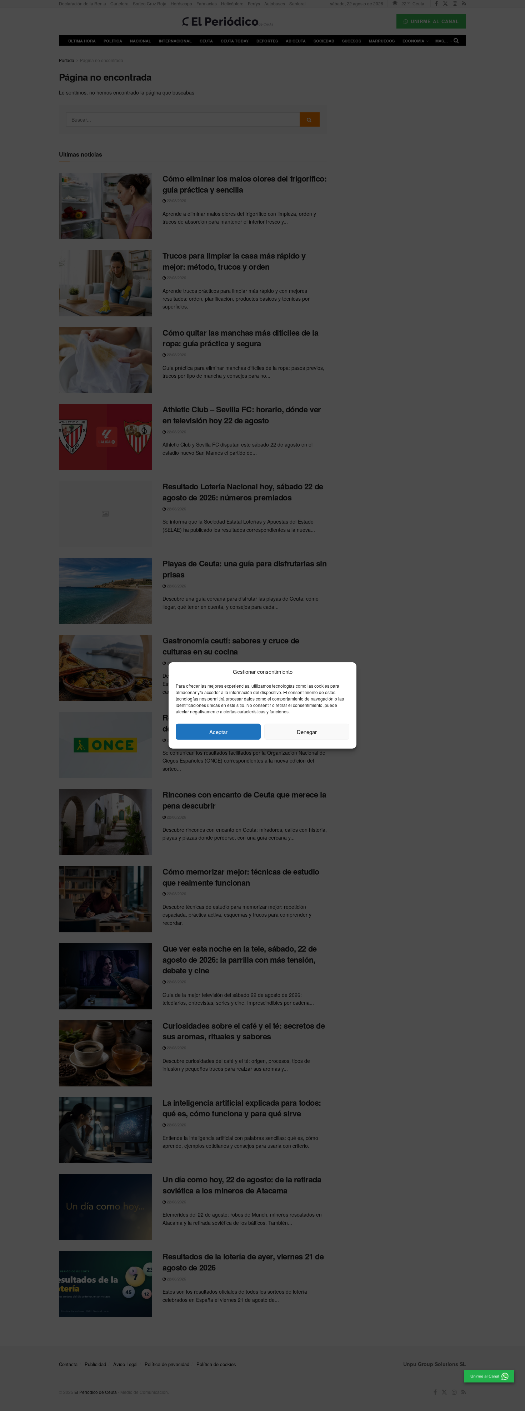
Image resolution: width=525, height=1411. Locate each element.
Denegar (307, 731)
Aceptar (218, 731)
